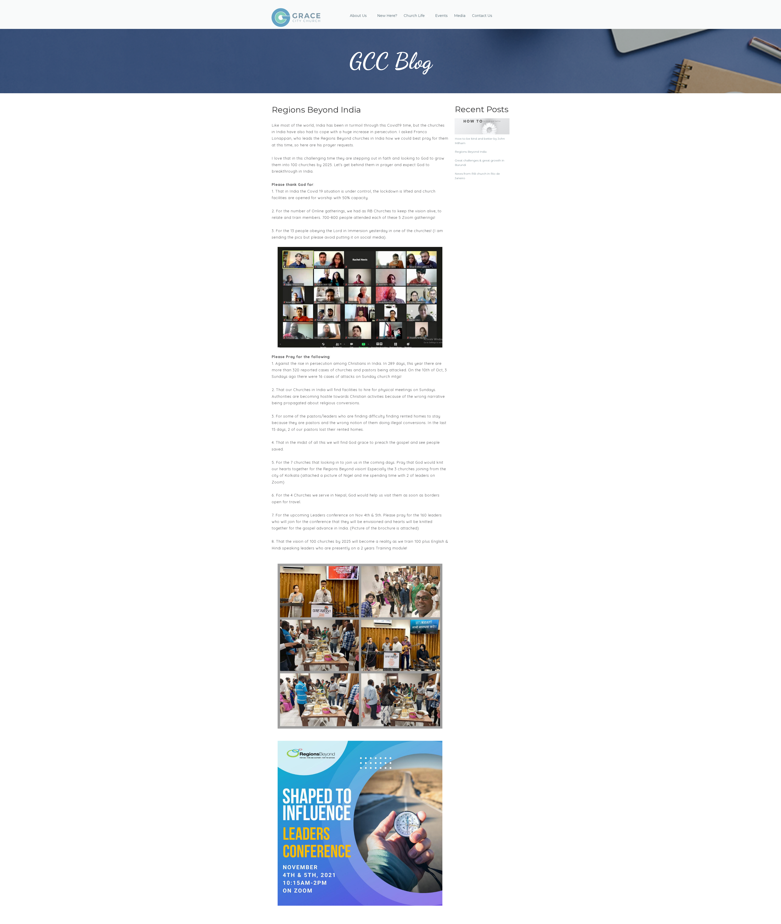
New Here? (387, 15)
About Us (358, 15)
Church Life (414, 15)
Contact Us (482, 15)
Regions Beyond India (470, 151)
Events (441, 15)
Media (460, 15)
